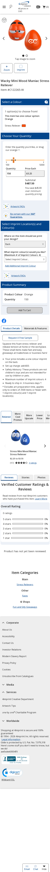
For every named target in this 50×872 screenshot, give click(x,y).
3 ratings (33, 463)
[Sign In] (39, 7)
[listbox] (25, 259)
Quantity (11, 168)
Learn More (41, 498)
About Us (7, 629)
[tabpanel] (25, 518)
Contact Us (7, 642)
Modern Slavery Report (14, 657)
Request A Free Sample (20, 337)
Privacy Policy (9, 663)
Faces (25, 595)
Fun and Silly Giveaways (25, 607)
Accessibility (8, 636)
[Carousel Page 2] (27, 56)
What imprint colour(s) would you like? (25, 253)
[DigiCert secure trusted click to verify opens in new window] (12, 773)
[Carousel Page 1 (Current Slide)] (23, 56)
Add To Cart (24, 310)
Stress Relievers (25, 584)
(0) (46, 7)
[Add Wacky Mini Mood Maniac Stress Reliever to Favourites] (4, 20)
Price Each (30, 168)
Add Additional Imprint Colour (21, 266)
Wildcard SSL (8, 780)
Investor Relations (12, 650)
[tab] (11, 328)
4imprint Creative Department (17, 699)
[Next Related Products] (45, 446)
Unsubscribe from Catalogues (18, 677)
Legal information (10, 739)
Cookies (6, 670)
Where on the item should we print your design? (23, 237)
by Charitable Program (19, 712)
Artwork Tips (9, 705)
